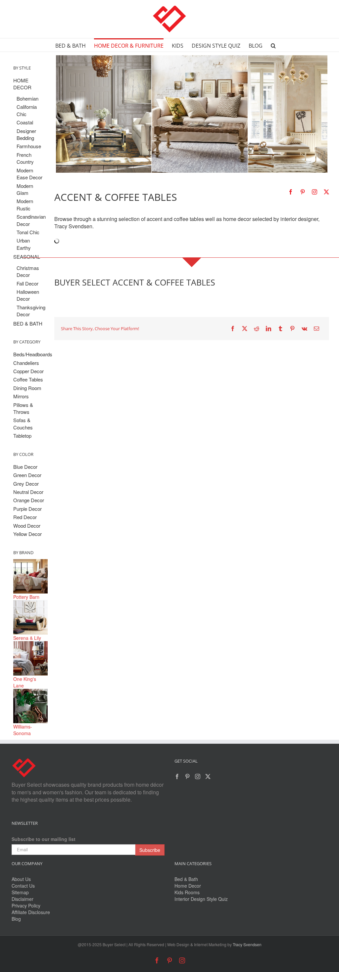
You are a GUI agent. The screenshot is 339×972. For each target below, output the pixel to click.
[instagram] (314, 192)
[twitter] (326, 192)
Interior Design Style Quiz (201, 899)
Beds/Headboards (30, 354)
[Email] (316, 328)
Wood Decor (26, 525)
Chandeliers (26, 362)
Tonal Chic (28, 232)
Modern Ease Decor (29, 174)
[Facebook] (233, 328)
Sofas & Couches (23, 423)
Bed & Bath (186, 879)
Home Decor (187, 885)
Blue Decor (25, 466)
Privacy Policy (26, 905)
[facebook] (290, 192)
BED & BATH (27, 323)
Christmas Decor (28, 271)
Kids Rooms (187, 892)
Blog (16, 918)
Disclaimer (22, 899)
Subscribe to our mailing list (43, 839)
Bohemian (27, 98)
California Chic (27, 110)
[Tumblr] (280, 328)
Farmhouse (29, 146)
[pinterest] (302, 192)
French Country (25, 158)
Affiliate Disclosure (31, 912)
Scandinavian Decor (30, 220)
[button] (273, 45)
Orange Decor (28, 500)
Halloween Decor (28, 295)
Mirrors (21, 396)
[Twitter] (208, 776)
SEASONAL (26, 256)
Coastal (25, 122)
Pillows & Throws (23, 408)
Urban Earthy (24, 244)
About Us (21, 879)
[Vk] (304, 328)
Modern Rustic (25, 204)
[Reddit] (257, 328)
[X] (245, 328)
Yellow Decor (27, 533)
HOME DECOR (22, 84)
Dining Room (27, 387)
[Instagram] (197, 776)
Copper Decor (28, 371)
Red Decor (25, 516)
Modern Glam (25, 189)
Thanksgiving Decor (30, 311)
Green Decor (27, 474)
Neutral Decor (28, 491)
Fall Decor (27, 283)
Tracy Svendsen (247, 944)
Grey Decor (26, 483)
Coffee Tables (28, 379)
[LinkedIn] (268, 328)
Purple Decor (27, 508)
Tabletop (22, 435)
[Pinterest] (292, 328)
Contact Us (23, 885)
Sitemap (20, 892)
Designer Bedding (26, 134)
